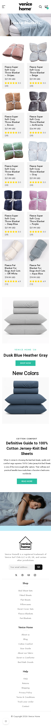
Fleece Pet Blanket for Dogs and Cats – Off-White (12, 269)
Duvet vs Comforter (26, 657)
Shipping (25, 687)
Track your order (26, 701)
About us (25, 634)
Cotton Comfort (25, 643)
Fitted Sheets (26, 595)
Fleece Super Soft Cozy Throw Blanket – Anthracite (37, 120)
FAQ (26, 678)
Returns (25, 683)
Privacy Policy (25, 692)
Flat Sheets (25, 599)
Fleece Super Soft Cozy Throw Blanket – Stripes (12, 71)
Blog (25, 639)
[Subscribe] (38, 567)
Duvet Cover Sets (25, 608)
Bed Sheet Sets (25, 590)
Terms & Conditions (25, 697)
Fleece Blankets (25, 613)
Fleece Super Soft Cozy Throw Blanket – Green (12, 170)
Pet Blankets (25, 618)
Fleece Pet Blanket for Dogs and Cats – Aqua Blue (37, 269)
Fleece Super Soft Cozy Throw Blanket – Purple (37, 220)
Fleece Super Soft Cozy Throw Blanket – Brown (12, 120)
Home (17, 27)
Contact (25, 706)
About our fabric (25, 653)
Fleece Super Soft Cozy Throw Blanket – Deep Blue (12, 220)
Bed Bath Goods (25, 662)
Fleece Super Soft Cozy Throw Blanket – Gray (37, 170)
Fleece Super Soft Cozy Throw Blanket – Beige (37, 71)
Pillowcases (25, 604)
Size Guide (25, 648)
